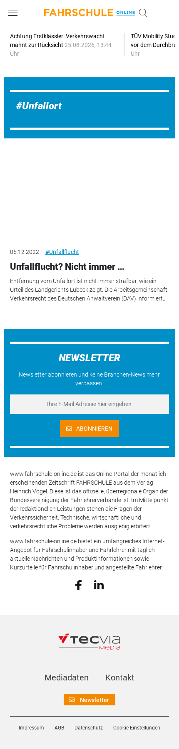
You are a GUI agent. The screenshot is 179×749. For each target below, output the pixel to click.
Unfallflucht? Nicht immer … (67, 266)
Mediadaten (67, 677)
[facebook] (78, 584)
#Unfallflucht (62, 252)
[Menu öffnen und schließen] (15, 13)
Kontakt (119, 677)
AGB (59, 728)
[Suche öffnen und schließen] (141, 13)
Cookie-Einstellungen (136, 728)
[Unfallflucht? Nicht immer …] (89, 196)
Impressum (31, 728)
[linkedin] (99, 584)
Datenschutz (89, 728)
